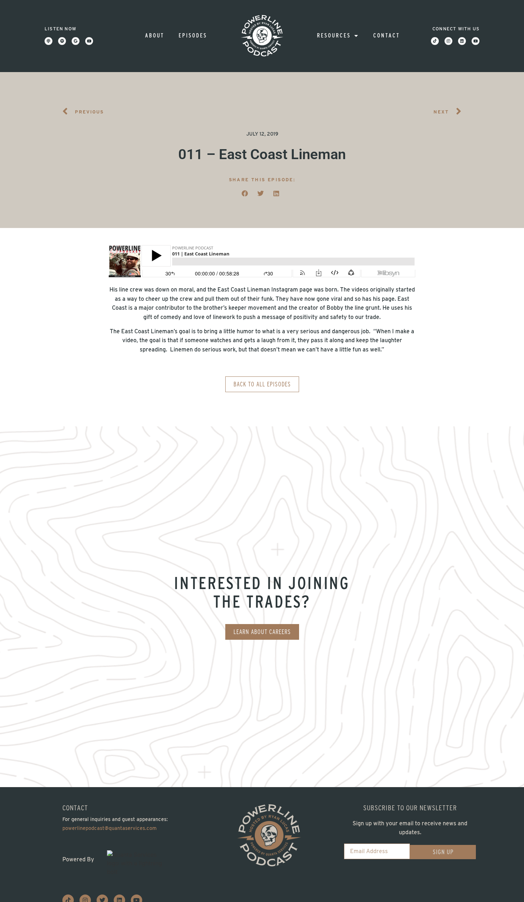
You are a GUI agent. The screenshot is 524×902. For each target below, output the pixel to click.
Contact (386, 35)
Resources (334, 35)
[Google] (75, 41)
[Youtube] (89, 41)
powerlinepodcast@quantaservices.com (109, 828)
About (154, 35)
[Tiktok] (435, 41)
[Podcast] (48, 41)
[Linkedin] (462, 41)
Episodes (193, 35)
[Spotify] (62, 41)
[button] (245, 193)
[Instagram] (448, 41)
